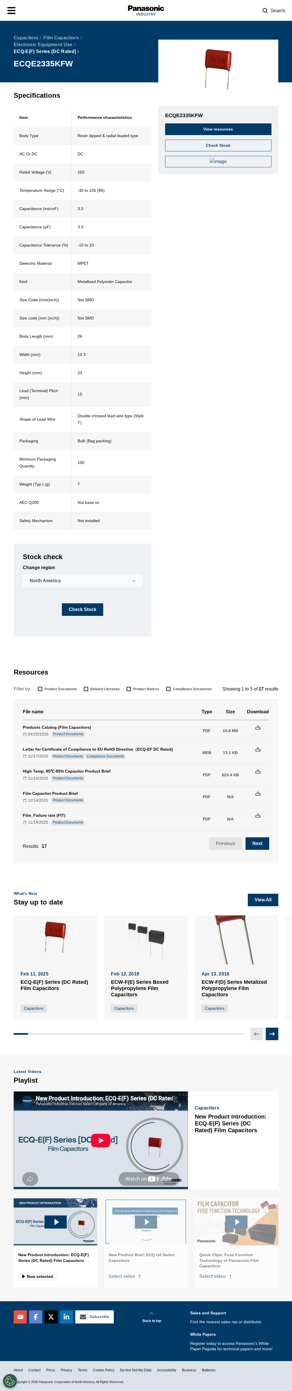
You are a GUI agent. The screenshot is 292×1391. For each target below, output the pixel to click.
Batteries (209, 1370)
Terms (82, 1370)
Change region (39, 567)
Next (257, 843)
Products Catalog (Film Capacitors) (57, 727)
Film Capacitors (61, 37)
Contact (34, 1370)
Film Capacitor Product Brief (50, 793)
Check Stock (82, 609)
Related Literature (105, 689)
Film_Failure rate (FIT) (44, 815)
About (18, 1370)
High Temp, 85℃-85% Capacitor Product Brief (67, 771)
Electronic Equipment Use (43, 44)
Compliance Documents (192, 689)
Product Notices (146, 689)
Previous (225, 843)
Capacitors (26, 37)
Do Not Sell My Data (135, 1370)
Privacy (66, 1370)
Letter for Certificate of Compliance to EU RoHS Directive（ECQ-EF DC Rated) (98, 749)
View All (263, 899)
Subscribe (99, 1316)
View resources (218, 129)
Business (189, 1370)
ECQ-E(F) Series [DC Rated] (45, 51)
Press (50, 1370)
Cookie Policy (103, 1370)
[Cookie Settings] (10, 1381)
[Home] (146, 10)
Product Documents (60, 689)
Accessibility (166, 1370)
